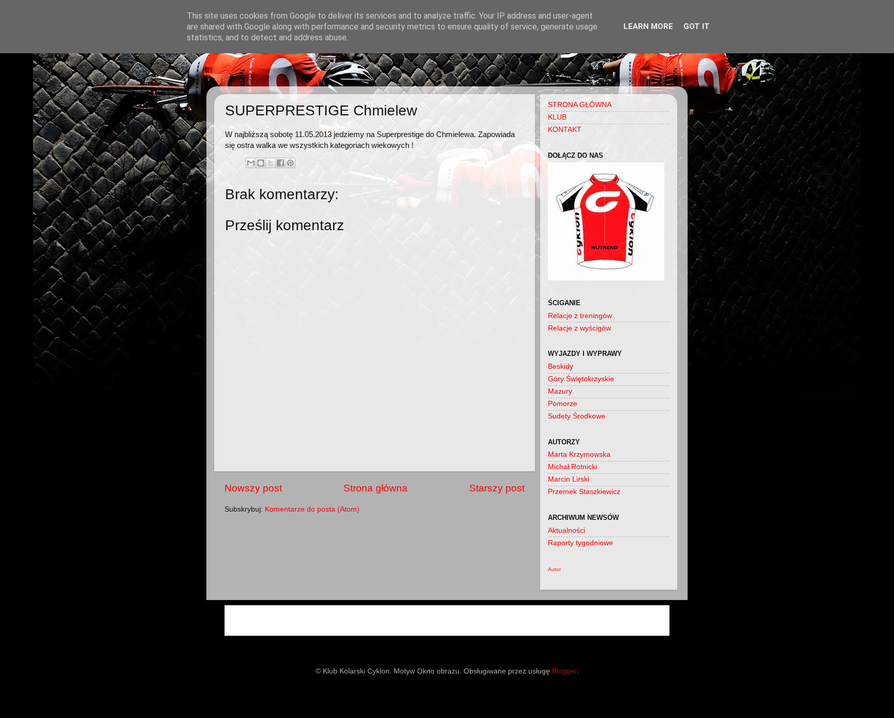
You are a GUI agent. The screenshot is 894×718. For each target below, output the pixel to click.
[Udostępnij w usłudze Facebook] (280, 163)
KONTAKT (565, 129)
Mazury (560, 391)
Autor (554, 569)
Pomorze (562, 404)
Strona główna (376, 488)
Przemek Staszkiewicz (584, 492)
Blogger (564, 671)
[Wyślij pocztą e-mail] (251, 163)
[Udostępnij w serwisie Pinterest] (290, 163)
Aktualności (566, 530)
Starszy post (497, 488)
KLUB (557, 117)
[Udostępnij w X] (270, 163)
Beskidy (560, 366)
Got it (696, 26)
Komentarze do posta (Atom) (312, 509)
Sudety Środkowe (576, 416)
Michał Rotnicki (572, 467)
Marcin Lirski (568, 479)
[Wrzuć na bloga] (261, 163)
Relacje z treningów (580, 316)
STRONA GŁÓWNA (580, 105)
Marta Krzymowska (579, 454)
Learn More (648, 26)
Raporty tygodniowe (580, 543)
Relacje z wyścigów (579, 328)
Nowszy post (253, 488)
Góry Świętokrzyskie (581, 379)
